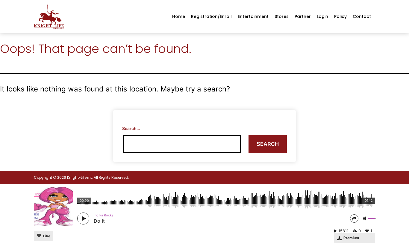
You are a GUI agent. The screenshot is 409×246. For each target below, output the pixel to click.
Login (322, 16)
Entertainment (253, 16)
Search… (131, 128)
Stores (282, 16)
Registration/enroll (211, 16)
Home (178, 16)
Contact (362, 16)
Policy (340, 16)
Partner (303, 16)
